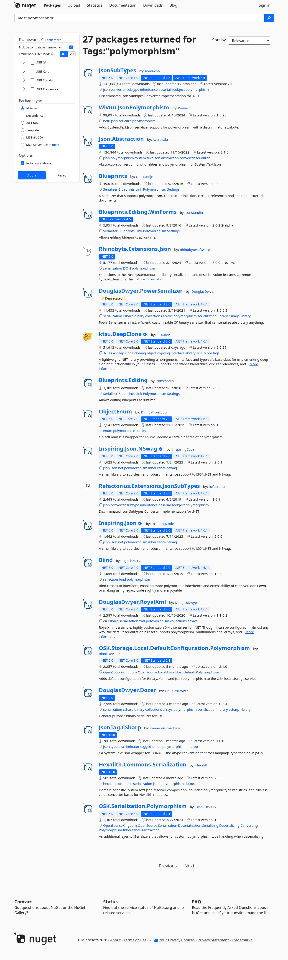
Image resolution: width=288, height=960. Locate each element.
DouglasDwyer (203, 291)
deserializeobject (171, 89)
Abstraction (151, 830)
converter (118, 89)
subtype (133, 89)
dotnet (190, 783)
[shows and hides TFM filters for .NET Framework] (24, 89)
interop (192, 746)
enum (107, 430)
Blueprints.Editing (123, 380)
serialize (125, 120)
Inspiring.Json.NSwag (128, 448)
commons (124, 783)
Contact (23, 902)
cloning (140, 353)
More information (150, 279)
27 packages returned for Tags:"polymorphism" (139, 45)
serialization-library (213, 316)
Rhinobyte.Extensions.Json (135, 248)
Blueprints (113, 175)
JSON (127, 268)
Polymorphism (154, 189)
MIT (199, 353)
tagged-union (150, 746)
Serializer (110, 189)
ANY (71, 54)
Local (162, 672)
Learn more (53, 40)
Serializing (210, 825)
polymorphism (197, 89)
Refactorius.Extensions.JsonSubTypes (149, 485)
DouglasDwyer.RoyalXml (132, 601)
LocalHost (175, 672)
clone (129, 353)
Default (189, 672)
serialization (112, 268)
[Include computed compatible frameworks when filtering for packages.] (71, 47)
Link (138, 189)
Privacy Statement (213, 939)
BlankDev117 (109, 653)
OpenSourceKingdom (120, 672)
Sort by (219, 40)
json (106, 89)
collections (153, 316)
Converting (249, 825)
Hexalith (201, 765)
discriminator (128, 746)
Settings (173, 189)
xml (142, 621)
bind (122, 579)
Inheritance (132, 830)
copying (163, 353)
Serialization (167, 825)
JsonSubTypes (117, 70)
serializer (203, 158)
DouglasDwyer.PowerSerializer (141, 290)
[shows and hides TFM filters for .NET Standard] (24, 80)
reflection (110, 579)
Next (189, 866)
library (190, 353)
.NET (106, 353)
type (114, 746)
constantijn (144, 176)
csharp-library (240, 316)
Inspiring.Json (118, 522)
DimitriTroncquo (154, 412)
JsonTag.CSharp (120, 727)
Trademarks (242, 939)
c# (105, 621)
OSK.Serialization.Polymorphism (143, 806)
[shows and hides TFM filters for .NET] (24, 62)
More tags (211, 353)
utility (141, 430)
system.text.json (147, 158)
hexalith (109, 783)
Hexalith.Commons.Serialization (142, 764)
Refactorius (217, 486)
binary (139, 316)
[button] (43, 39)
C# (113, 353)
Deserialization (189, 825)
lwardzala (160, 139)
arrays (168, 316)
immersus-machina (165, 728)
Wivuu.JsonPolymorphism (134, 107)
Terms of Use (135, 939)
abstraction (170, 158)
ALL (63, 54)
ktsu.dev (163, 334)
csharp (128, 316)
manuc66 (152, 71)
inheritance (149, 89)
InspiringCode (183, 449)
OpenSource (147, 672)
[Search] (269, 18)
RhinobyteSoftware (195, 249)
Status (110, 902)
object (151, 353)
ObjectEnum (115, 411)
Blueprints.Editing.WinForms (138, 211)
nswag (172, 468)
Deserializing (229, 825)
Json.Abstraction (121, 138)
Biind (106, 559)
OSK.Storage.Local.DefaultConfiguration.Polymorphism (174, 647)
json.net (117, 468)
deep (120, 353)
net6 (106, 120)
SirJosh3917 (131, 560)
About (115, 939)
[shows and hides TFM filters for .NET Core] (24, 71)
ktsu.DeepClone (120, 333)
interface (177, 353)
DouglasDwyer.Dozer (127, 690)
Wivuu (183, 108)
